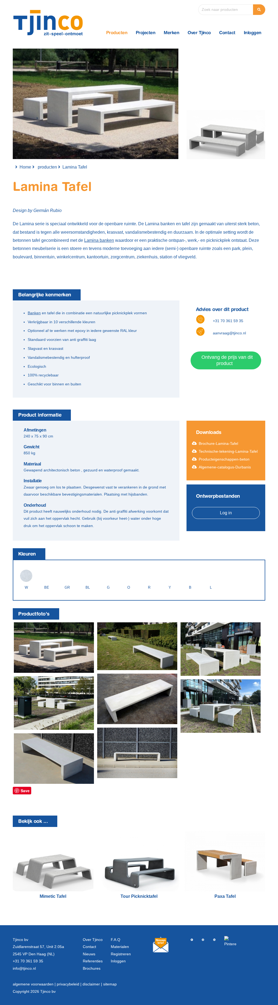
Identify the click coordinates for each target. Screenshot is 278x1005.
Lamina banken (99, 240)
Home (25, 167)
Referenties (93, 961)
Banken (34, 313)
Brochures (91, 968)
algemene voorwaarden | (35, 984)
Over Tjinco (199, 33)
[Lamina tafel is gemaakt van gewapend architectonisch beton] (54, 647)
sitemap (110, 984)
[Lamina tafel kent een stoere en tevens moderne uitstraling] (137, 699)
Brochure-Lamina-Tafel (218, 443)
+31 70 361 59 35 (228, 321)
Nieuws (89, 954)
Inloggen (252, 33)
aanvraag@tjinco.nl (229, 333)
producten (47, 167)
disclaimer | (93, 984)
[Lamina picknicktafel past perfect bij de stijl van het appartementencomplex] (221, 649)
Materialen (120, 946)
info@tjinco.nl (24, 968)
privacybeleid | (70, 984)
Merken (171, 33)
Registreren (121, 954)
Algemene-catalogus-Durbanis (225, 467)
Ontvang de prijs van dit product (227, 360)
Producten (117, 33)
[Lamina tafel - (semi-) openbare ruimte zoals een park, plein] (54, 758)
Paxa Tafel (225, 896)
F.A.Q (115, 939)
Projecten (146, 33)
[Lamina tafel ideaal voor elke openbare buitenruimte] (137, 753)
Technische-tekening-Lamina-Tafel (228, 451)
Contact (227, 33)
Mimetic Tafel (53, 896)
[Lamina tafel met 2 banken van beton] (221, 706)
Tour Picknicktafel (139, 896)
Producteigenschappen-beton (224, 459)
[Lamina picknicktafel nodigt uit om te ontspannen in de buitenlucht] (54, 703)
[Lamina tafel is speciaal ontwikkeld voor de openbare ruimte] (137, 646)
